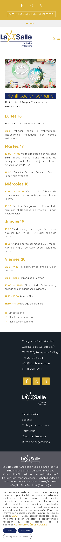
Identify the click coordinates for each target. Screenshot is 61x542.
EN (9, 14)
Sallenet (27, 419)
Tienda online (30, 414)
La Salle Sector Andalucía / (18, 466)
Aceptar (9, 530)
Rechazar (25, 530)
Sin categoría (16, 312)
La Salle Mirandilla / (37, 481)
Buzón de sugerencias (36, 442)
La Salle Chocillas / (45, 466)
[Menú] (58, 39)
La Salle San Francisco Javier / (20, 477)
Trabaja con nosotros (35, 425)
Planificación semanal (21, 317)
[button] (54, 39)
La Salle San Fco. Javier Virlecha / (38, 474)
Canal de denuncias (34, 436)
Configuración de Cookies (17, 536)
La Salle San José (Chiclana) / (34, 485)
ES (13, 14)
